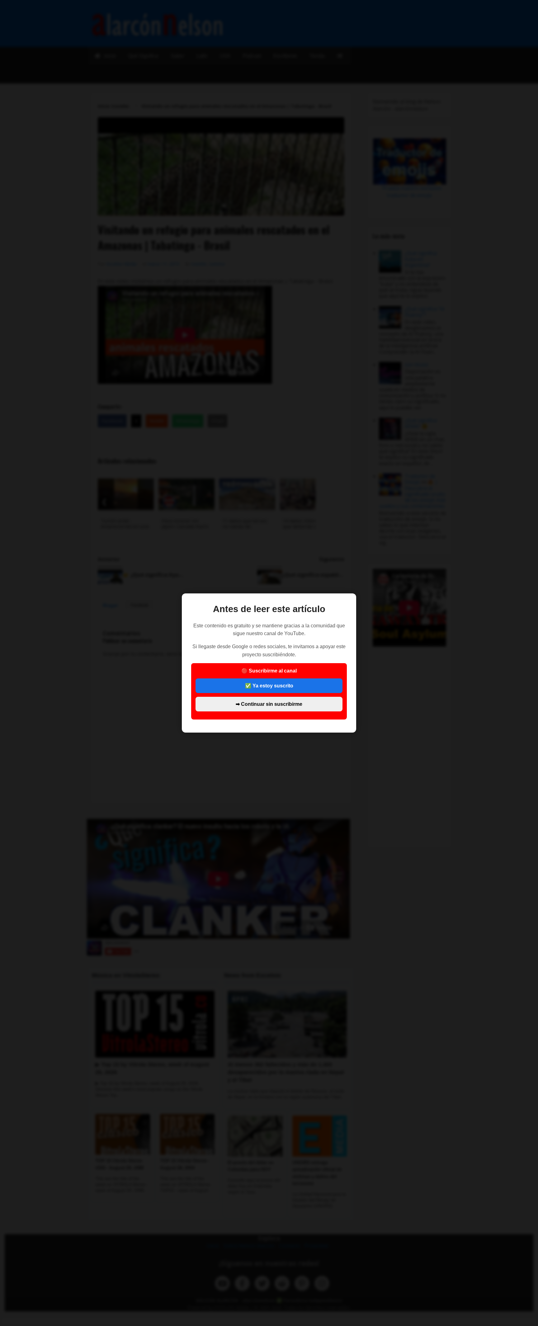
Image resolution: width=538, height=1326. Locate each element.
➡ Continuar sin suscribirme (269, 704)
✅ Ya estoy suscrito (269, 685)
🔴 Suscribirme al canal (269, 687)
